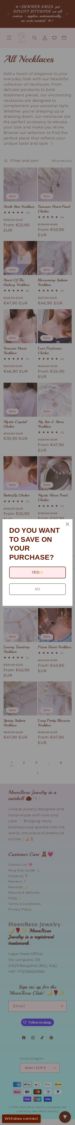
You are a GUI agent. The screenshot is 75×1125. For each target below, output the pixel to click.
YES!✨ (38, 572)
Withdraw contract (21, 1119)
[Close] (67, 524)
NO (37, 589)
